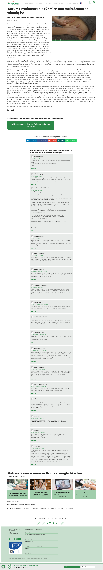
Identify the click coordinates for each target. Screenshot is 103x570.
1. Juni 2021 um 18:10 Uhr (37, 159)
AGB (46, 561)
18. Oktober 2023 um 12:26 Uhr (38, 350)
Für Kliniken (28, 532)
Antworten (33, 168)
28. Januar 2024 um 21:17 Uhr (38, 432)
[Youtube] (50, 523)
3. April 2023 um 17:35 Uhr (37, 176)
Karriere (68, 3)
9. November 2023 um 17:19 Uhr (38, 386)
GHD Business (28, 553)
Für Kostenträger (29, 544)
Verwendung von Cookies (26, 561)
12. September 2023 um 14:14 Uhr (39, 319)
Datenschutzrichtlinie (14, 561)
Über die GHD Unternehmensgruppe (34, 546)
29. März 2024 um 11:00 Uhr (38, 448)
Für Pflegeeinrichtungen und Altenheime (35, 534)
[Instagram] (56, 523)
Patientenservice (29, 541)
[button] (31, 140)
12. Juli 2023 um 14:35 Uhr (37, 256)
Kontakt (27, 551)
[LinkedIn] (47, 523)
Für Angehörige (28, 539)
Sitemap (42, 561)
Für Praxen (27, 537)
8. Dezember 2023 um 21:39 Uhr (38, 418)
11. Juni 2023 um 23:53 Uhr (37, 238)
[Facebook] (53, 523)
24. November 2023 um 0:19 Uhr (39, 401)
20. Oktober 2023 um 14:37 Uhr (38, 369)
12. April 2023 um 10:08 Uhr (37, 190)
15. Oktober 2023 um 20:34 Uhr (38, 334)
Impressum (37, 561)
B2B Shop (75, 3)
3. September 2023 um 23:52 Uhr (39, 271)
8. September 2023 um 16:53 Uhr (39, 287)
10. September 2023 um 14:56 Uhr (39, 304)
